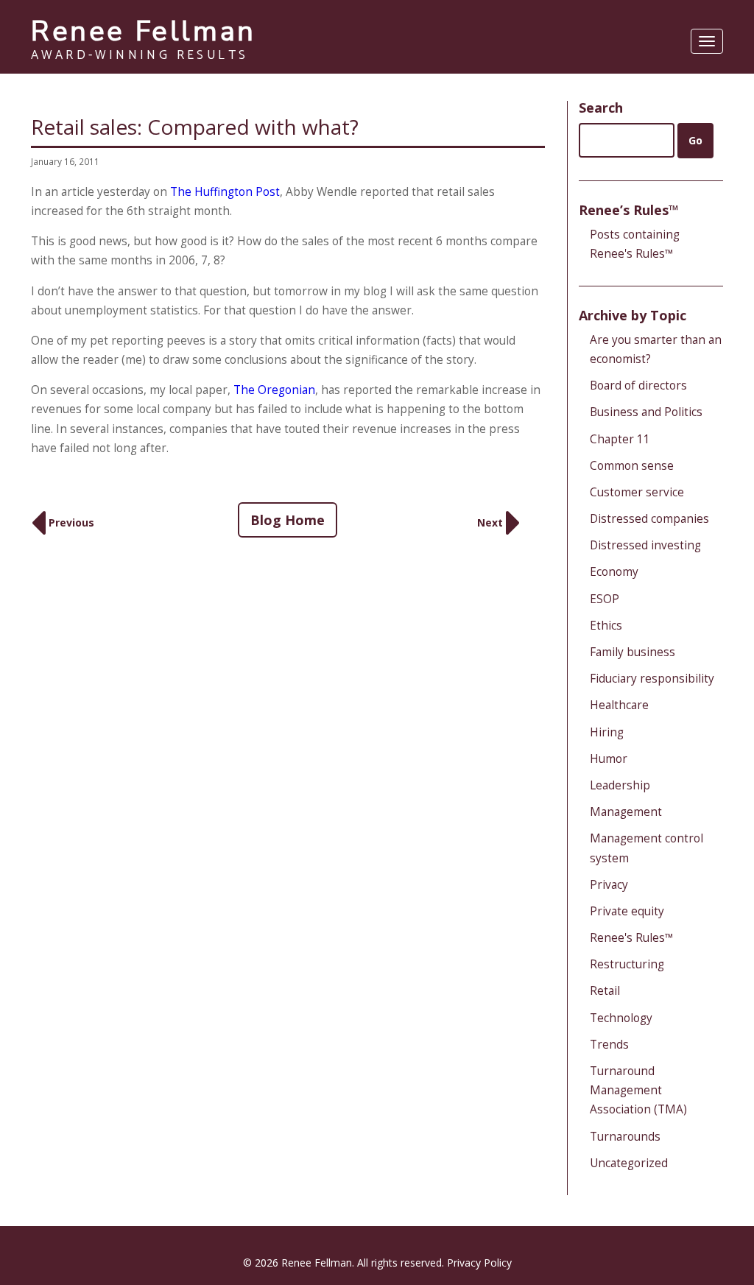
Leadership (620, 785)
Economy (614, 572)
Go (695, 140)
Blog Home (287, 520)
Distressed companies (649, 519)
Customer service (637, 492)
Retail (605, 991)
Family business (632, 652)
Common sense (632, 465)
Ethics (606, 625)
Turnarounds (625, 1136)
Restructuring (627, 964)
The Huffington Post (225, 192)
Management (626, 812)
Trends (609, 1044)
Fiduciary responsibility (652, 678)
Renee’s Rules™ (629, 210)
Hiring (607, 732)
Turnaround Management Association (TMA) (638, 1090)
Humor (608, 759)
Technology (621, 1018)
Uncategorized (629, 1163)
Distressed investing (645, 545)
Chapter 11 (620, 439)
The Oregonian (274, 390)
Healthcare (619, 705)
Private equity (627, 911)
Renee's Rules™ (632, 938)
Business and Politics (646, 412)
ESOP (604, 599)
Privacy (609, 885)
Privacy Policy (479, 1263)
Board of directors (638, 385)
